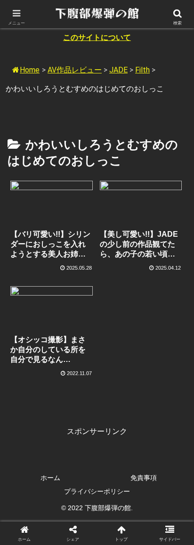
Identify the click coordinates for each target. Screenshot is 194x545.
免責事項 (143, 477)
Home (30, 69)
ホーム (50, 477)
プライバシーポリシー (97, 491)
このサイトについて (97, 37)
